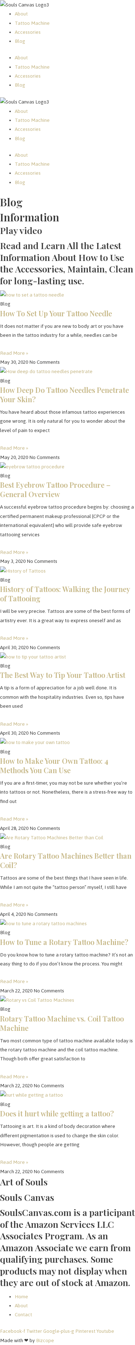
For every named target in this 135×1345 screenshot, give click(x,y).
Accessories (28, 32)
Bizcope (45, 1340)
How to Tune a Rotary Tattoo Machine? (64, 942)
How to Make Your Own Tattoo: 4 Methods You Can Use (54, 765)
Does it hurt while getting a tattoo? (57, 1113)
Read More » (14, 353)
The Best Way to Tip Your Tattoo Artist (62, 675)
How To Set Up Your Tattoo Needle (56, 313)
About (21, 14)
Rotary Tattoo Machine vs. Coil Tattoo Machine (62, 1023)
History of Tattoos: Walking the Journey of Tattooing (65, 593)
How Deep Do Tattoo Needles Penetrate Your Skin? (64, 394)
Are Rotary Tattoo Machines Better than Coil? (65, 860)
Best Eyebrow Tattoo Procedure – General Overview (55, 489)
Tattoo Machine (32, 23)
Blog (20, 41)
